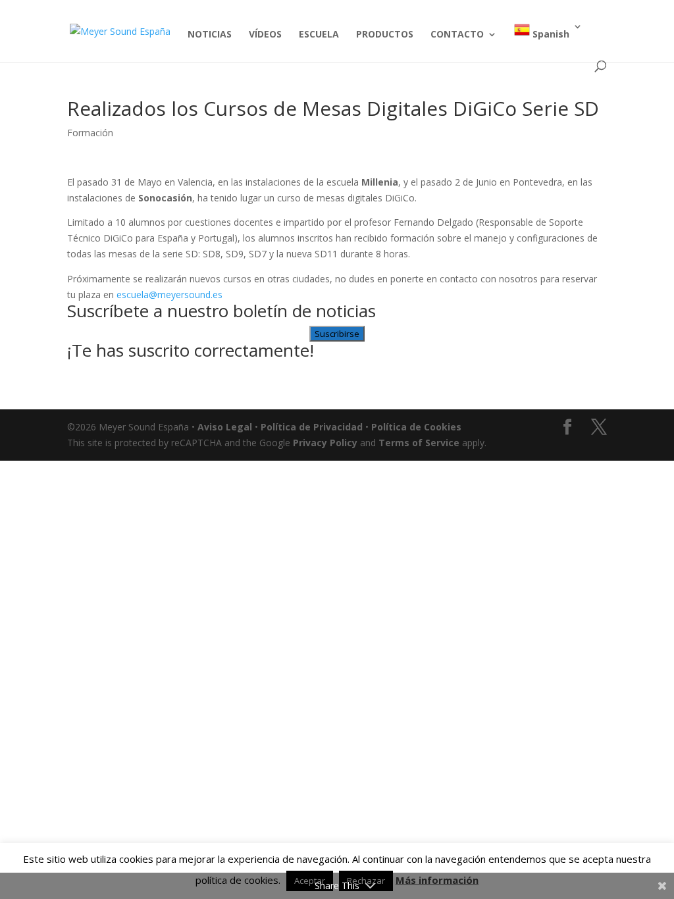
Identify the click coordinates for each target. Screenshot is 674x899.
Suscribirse (337, 334)
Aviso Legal (224, 427)
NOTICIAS (210, 35)
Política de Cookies (416, 427)
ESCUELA (319, 35)
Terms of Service (418, 442)
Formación (90, 132)
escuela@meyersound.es (169, 294)
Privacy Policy (325, 442)
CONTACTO (457, 35)
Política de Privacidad (312, 427)
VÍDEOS (265, 35)
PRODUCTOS (384, 35)
